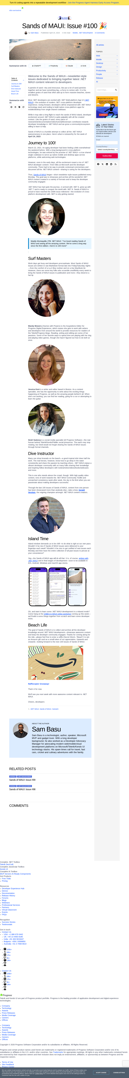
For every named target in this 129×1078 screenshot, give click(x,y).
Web (98, 56)
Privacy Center (8, 1067)
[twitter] (102, 164)
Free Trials (6, 879)
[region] (64, 1072)
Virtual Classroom (9, 910)
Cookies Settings (119, 1072)
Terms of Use (7, 1062)
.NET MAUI (34, 709)
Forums (5, 898)
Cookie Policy (39, 1073)
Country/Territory (101, 146)
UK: (13, 937)
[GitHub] (5, 963)
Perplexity (54, 66)
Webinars (6, 903)
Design (99, 67)
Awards (5, 1011)
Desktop (99, 63)
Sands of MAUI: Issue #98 (22, 789)
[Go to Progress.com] (6, 996)
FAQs (4, 914)
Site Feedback (8, 1064)
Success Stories (8, 922)
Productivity (101, 71)
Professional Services (11, 905)
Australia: (15, 944)
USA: (13, 934)
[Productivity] (107, 71)
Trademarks (58, 1052)
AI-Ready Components (21, 874)
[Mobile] (107, 59)
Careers (5, 1018)
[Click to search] (116, 89)
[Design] (107, 67)
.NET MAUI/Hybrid (86, 33)
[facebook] (98, 164)
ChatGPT (37, 66)
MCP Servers (5, 874)
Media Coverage (9, 1015)
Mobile (75, 33)
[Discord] (5, 966)
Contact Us (6, 932)
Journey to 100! (16, 84)
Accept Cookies (101, 1072)
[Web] (107, 56)
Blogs (4, 900)
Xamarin (55, 709)
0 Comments (100, 33)
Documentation (8, 893)
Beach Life (14, 94)
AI (97, 82)
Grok (84, 66)
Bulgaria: (14, 941)
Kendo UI (4, 869)
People (99, 74)
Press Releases (8, 1013)
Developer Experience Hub (13, 888)
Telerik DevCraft (6, 864)
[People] (107, 74)
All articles (100, 45)
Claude (70, 66)
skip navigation (15, 10)
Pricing (5, 881)
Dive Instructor (16, 89)
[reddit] (111, 164)
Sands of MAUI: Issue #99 (22, 779)
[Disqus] (50, 833)
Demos (5, 891)
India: (14, 939)
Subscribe (107, 156)
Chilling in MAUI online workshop (57, 614)
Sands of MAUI (39, 175)
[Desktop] (107, 63)
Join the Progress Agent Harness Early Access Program (93, 2)
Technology (6, 1008)
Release (99, 78)
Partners (5, 907)
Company (6, 1006)
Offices (5, 1020)
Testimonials (7, 924)
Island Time (15, 91)
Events (5, 912)
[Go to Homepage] (22, 10)
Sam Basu (35, 33)
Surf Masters (15, 86)
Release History (8, 896)
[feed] (116, 164)
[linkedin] (107, 164)
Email (98, 140)
